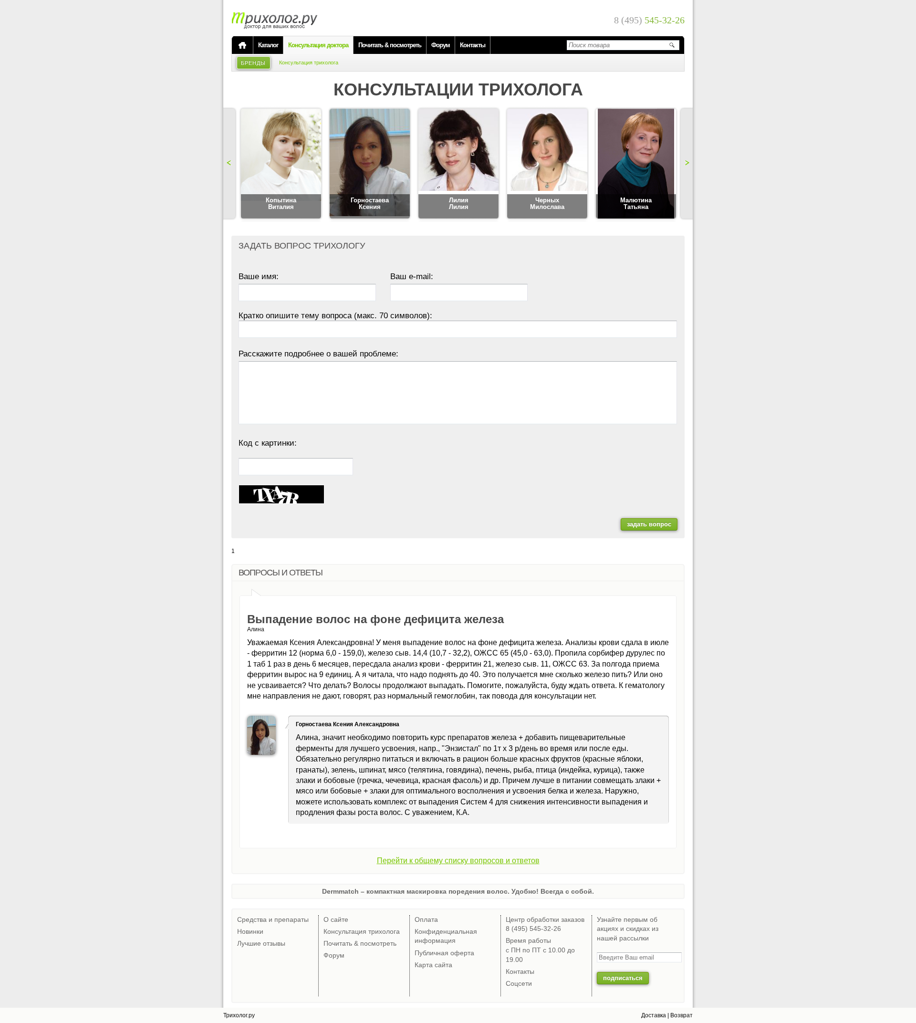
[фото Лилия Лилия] (458, 164)
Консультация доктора (318, 45)
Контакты (472, 45)
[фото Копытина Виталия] (281, 164)
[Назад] (230, 163)
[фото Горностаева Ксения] (370, 164)
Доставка (653, 1015)
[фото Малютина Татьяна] (636, 164)
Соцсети (519, 983)
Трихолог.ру (239, 1015)
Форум (440, 45)
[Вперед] (685, 163)
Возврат (681, 1015)
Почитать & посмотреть (389, 45)
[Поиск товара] (672, 45)
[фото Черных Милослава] (547, 164)
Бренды (253, 63)
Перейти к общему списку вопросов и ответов (458, 860)
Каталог (268, 45)
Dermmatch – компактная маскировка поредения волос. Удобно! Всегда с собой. (458, 891)
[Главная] (242, 45)
